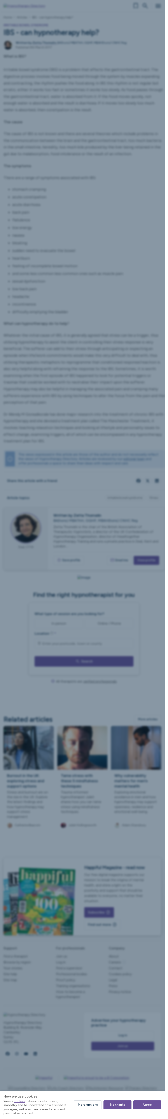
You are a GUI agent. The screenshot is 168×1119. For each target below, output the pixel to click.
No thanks (117, 1105)
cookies (19, 1101)
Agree (147, 1105)
